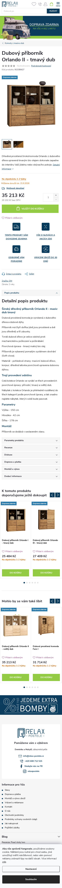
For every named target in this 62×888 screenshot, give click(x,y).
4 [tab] (32, 582)
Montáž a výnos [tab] (12, 469)
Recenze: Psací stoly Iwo (13, 842)
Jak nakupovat (11, 823)
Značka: (7, 281)
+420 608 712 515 (33, 761)
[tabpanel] (15, 539)
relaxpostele (33, 771)
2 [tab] (27, 582)
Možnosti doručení (15, 188)
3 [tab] (29, 582)
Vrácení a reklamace (14, 802)
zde (4, 862)
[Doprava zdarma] (15, 519)
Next (57, 495)
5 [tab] (35, 582)
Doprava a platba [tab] (12, 461)
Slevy (7, 790)
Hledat (53, 11)
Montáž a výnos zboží (15, 798)
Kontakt (8, 807)
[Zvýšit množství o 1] (55, 195)
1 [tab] (24, 582)
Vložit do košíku (33, 208)
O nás (7, 811)
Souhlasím (31, 879)
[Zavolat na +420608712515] (40, 4)
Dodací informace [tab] (13, 476)
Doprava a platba (13, 794)
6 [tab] (38, 582)
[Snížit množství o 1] (55, 199)
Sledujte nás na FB (33, 766)
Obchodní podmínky (14, 815)
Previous (52, 495)
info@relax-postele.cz (33, 756)
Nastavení (31, 869)
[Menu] (58, 4)
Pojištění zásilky (12, 828)
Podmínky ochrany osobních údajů (21, 819)
